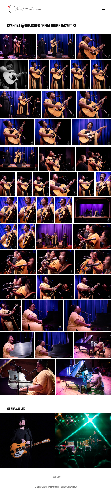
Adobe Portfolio (72, 487)
